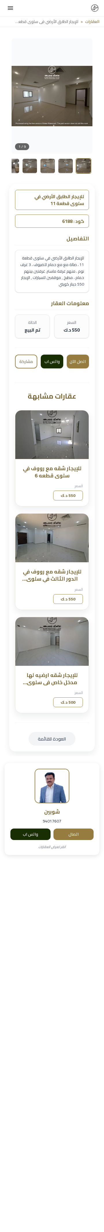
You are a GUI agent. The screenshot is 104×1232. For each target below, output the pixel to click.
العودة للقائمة (52, 738)
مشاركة (26, 361)
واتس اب (30, 834)
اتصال (73, 834)
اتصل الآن (78, 361)
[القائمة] (10, 8)
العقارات (92, 21)
